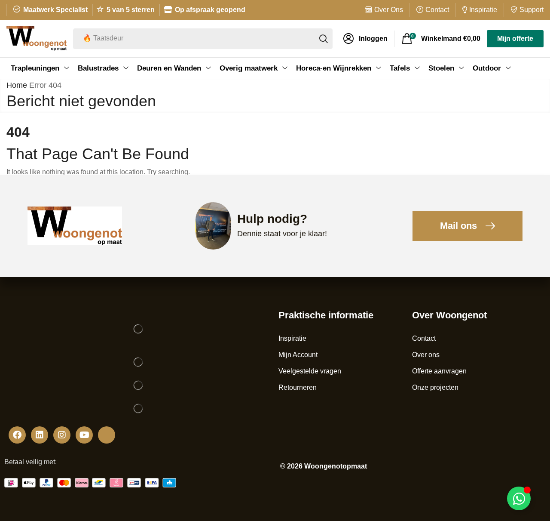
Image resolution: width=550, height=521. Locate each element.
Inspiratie (483, 9)
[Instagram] (61, 435)
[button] (365, 39)
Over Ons (388, 9)
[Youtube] (84, 435)
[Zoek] (323, 39)
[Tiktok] (106, 435)
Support (531, 9)
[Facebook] (17, 435)
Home (16, 85)
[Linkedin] (39, 435)
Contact (437, 9)
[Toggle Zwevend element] (519, 498)
